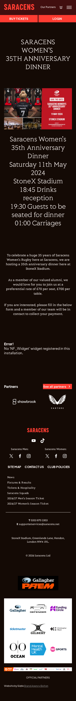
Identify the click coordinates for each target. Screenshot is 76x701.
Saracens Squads (18, 493)
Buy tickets (18, 18)
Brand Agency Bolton (36, 685)
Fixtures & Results (19, 482)
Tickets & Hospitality (21, 488)
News (11, 477)
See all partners (54, 386)
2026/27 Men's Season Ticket (25, 498)
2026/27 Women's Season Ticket (28, 503)
